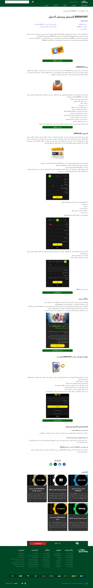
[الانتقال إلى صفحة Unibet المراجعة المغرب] (28, 576)
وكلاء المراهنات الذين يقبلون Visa (19, 560)
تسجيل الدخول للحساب (57, 420)
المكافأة (65, 5)
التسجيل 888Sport (82, 26)
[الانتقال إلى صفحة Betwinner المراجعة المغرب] (66, 576)
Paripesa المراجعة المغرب (69, 560)
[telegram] (59, 464)
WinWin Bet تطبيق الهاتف (57, 555)
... (72, 569)
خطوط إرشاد (82, 11)
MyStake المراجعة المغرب (69, 564)
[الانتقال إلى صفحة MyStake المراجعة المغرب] (35, 576)
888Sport (85, 34)
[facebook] (63, 464)
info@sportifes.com (9, 583)
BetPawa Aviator (21, 553)
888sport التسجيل (57, 292)
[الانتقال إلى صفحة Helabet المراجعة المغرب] (43, 576)
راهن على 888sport (57, 127)
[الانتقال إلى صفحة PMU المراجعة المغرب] (12, 576)
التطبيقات (74, 5)
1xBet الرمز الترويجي (47, 566)
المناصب (46, 5)
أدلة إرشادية (55, 5)
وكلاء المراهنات (84, 5)
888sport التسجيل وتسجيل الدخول (69, 11)
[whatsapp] (50, 464)
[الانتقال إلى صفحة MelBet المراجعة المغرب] (74, 576)
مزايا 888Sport (83, 24)
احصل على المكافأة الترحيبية (57, 350)
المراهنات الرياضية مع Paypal (20, 566)
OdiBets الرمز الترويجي (46, 557)
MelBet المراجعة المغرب (69, 555)
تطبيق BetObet (59, 566)
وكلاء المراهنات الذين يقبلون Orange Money (18, 562)
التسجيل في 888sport (57, 60)
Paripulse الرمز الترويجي (46, 564)
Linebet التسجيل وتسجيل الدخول (33, 562)
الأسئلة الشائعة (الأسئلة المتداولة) (48, 26)
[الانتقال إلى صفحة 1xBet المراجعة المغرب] (82, 576)
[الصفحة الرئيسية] (84, 2)
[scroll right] (6, 576)
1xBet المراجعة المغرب (70, 553)
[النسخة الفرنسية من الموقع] (25, 583)
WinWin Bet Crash (21, 557)
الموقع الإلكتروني (38, 543)
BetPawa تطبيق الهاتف (57, 553)
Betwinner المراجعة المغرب (69, 557)
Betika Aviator (22, 555)
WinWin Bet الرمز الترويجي (46, 560)
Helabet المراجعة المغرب (69, 562)
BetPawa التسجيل (35, 553)
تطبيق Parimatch (58, 562)
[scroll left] (86, 576)
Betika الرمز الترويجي (47, 555)
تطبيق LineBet (59, 557)
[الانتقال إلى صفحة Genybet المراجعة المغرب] (20, 576)
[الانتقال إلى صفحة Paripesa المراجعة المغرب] (51, 576)
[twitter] (54, 464)
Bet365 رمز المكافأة (47, 562)
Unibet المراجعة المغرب (69, 566)
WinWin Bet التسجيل (35, 557)
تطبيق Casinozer (58, 564)
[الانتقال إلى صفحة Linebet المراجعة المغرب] (59, 576)
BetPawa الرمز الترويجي (46, 553)
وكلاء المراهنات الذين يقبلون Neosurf (19, 564)
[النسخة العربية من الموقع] (22, 583)
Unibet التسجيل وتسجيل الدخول (33, 566)
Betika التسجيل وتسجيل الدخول (33, 555)
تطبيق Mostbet (58, 560)
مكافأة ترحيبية (83, 29)
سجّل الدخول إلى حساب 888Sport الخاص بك (45, 24)
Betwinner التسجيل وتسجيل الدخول (33, 564)
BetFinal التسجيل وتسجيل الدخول (33, 560)
